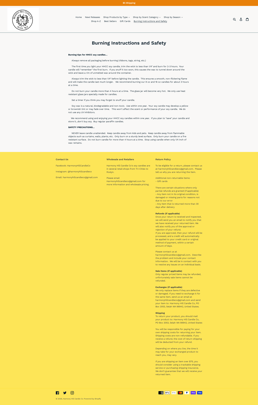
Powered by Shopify (92, 399)
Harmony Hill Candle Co (73, 399)
